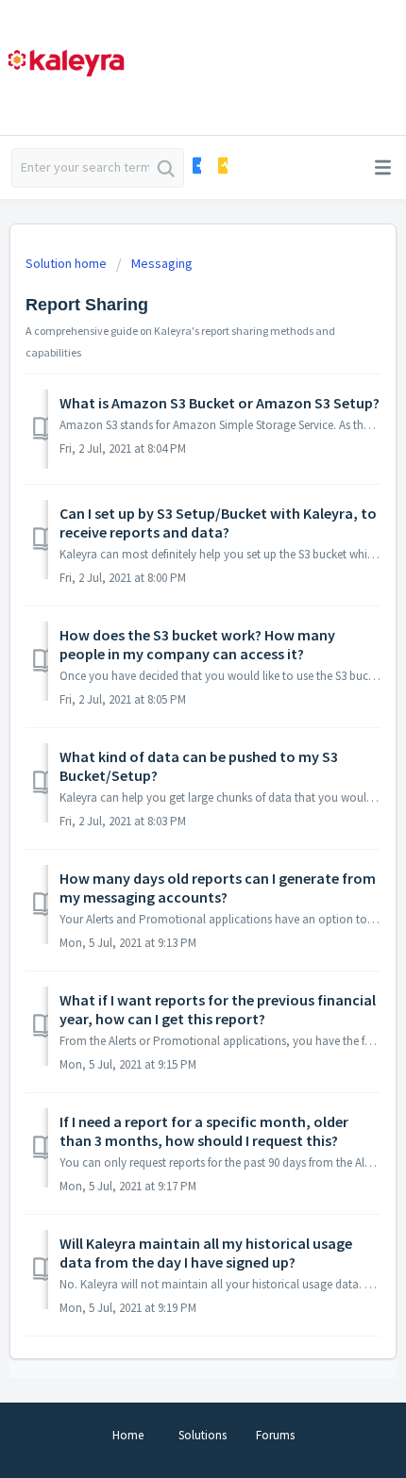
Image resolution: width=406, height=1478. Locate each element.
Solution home (67, 263)
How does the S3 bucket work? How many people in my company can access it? (197, 644)
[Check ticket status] (221, 165)
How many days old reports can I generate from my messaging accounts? (217, 887)
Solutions (202, 1435)
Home (128, 1435)
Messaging (162, 263)
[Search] (166, 168)
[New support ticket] (196, 165)
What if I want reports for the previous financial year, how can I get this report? (217, 1009)
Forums (275, 1435)
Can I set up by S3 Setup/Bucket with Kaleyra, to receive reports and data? (218, 522)
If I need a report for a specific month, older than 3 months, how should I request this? (203, 1131)
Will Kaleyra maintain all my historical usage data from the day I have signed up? (205, 1252)
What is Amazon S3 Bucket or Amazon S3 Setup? (219, 402)
